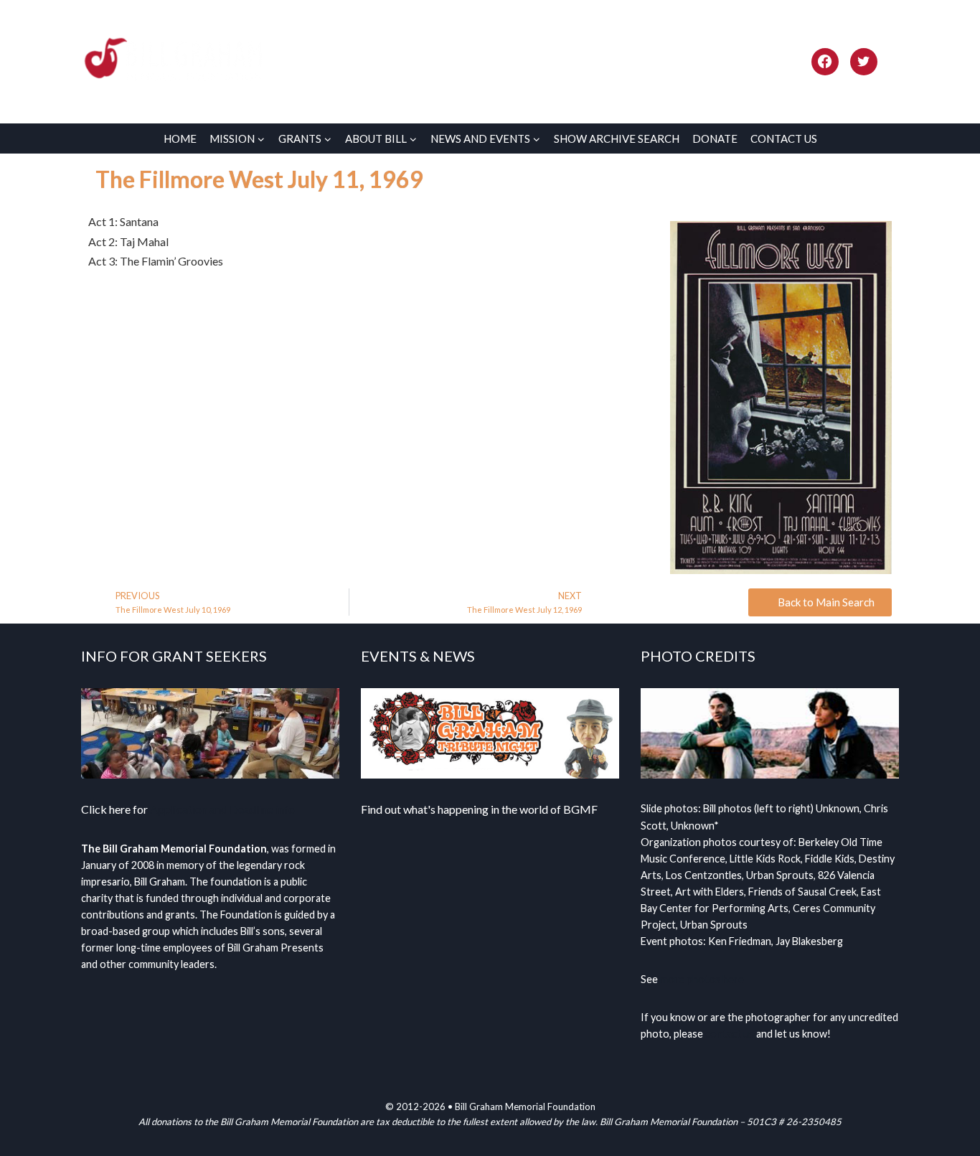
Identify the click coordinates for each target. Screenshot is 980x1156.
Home (180, 138)
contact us (729, 1034)
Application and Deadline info (222, 809)
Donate (715, 138)
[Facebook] (825, 61)
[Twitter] (863, 61)
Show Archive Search (616, 138)
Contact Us (783, 138)
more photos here (702, 979)
